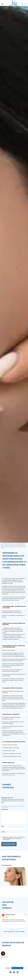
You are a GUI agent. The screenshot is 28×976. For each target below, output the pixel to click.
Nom (2, 826)
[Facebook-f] (10, 972)
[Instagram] (14, 972)
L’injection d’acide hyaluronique (10, 663)
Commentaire (5, 809)
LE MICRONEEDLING (6, 865)
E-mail (3, 831)
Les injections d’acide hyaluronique (11, 597)
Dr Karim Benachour (14, 765)
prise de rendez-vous (9, 775)
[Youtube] (18, 972)
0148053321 (19, 773)
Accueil (2, 543)
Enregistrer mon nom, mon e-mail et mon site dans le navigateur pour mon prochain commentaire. (14, 838)
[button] (2, 4)
